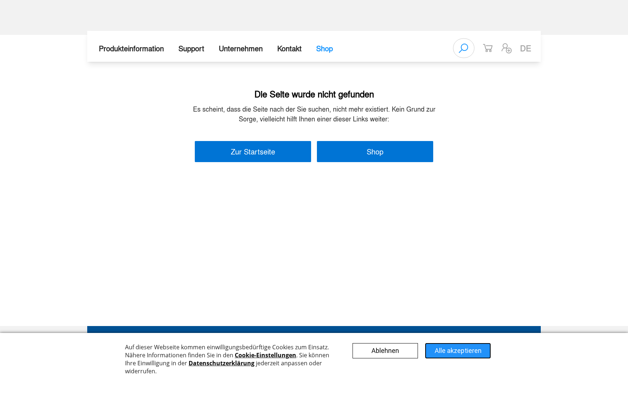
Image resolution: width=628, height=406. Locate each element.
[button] (506, 48)
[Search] (464, 48)
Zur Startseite (253, 151)
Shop (324, 48)
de (525, 48)
